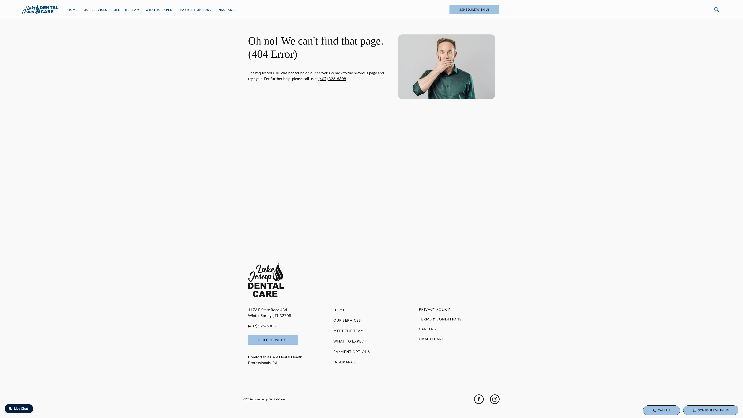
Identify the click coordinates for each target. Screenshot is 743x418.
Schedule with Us (474, 9)
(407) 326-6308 (332, 78)
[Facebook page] (479, 399)
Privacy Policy (434, 309)
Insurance (227, 9)
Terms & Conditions (440, 319)
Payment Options (195, 9)
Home (73, 9)
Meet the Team (126, 9)
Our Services (95, 9)
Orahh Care (431, 339)
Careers (427, 329)
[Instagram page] (495, 399)
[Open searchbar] (716, 9)
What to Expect (160, 9)
